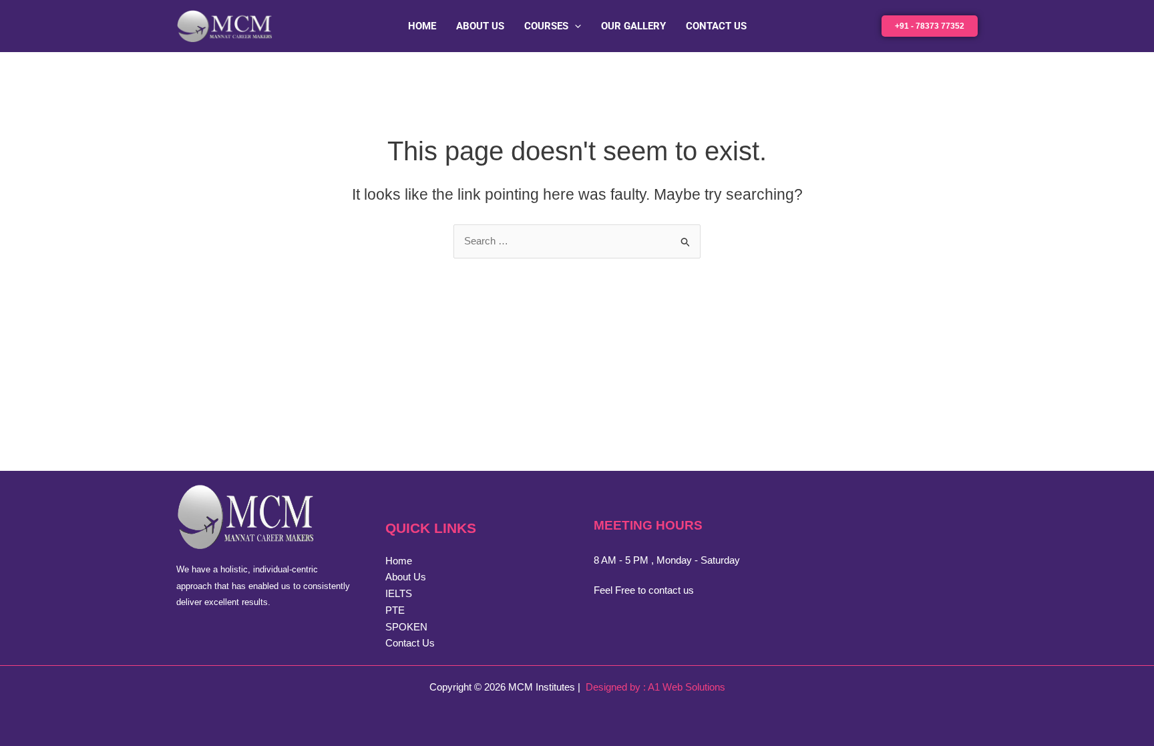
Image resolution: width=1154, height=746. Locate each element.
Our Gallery (633, 26)
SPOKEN (406, 626)
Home (422, 26)
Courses (546, 26)
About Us (480, 26)
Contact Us (716, 26)
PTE (395, 610)
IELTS (398, 593)
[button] (574, 26)
